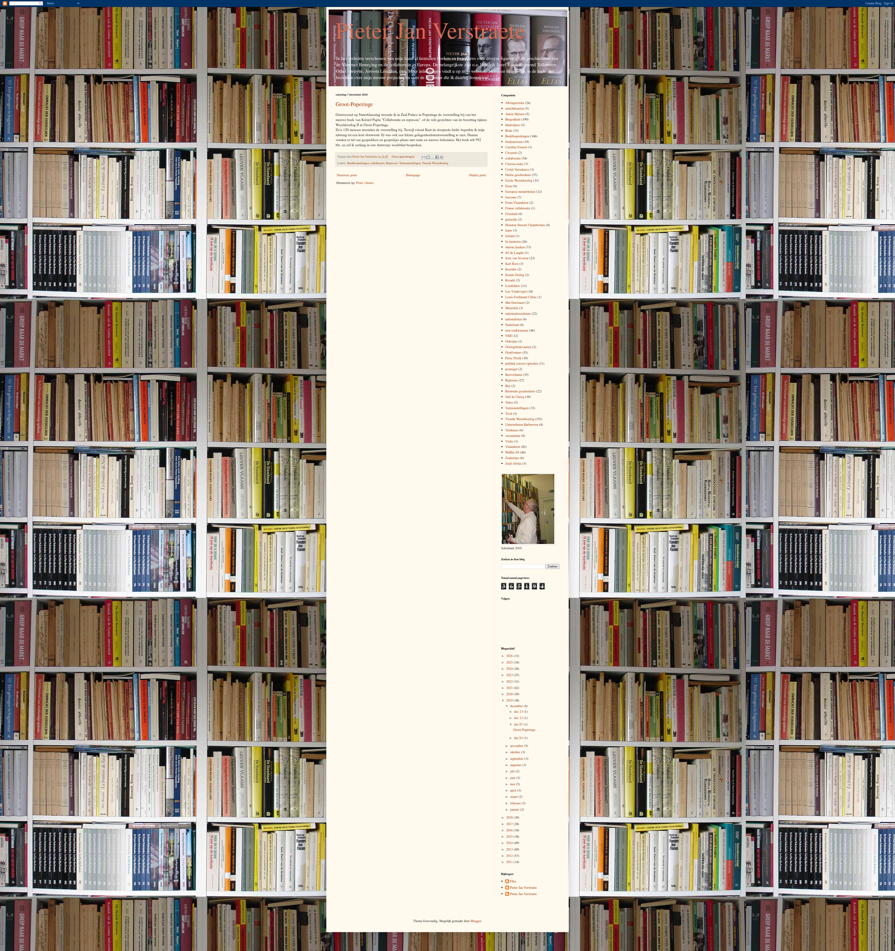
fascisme (510, 197)
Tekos (509, 402)
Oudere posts (477, 175)
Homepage (413, 175)
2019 (510, 700)
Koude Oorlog (514, 275)
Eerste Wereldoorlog (518, 180)
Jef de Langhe (514, 252)
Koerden (510, 269)
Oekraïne (511, 341)
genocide (511, 219)
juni (513, 777)
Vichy (509, 441)
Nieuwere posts (347, 175)
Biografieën (512, 119)
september (517, 758)
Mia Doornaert (515, 302)
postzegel (511, 369)
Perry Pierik (513, 358)
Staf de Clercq (514, 396)
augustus (516, 765)
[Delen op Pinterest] (441, 157)
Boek (508, 130)
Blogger (476, 921)
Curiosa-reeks (514, 164)
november (517, 746)
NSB (508, 335)
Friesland (511, 213)
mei (513, 784)
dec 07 (519, 724)
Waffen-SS (512, 452)
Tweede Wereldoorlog (435, 163)
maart (514, 796)
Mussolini (511, 308)
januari (515, 809)
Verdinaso (511, 430)
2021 (510, 687)
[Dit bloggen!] (428, 157)
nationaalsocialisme (518, 313)
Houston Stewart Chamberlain (525, 225)
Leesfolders (512, 286)
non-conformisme (516, 330)
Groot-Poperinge (354, 104)
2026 (510, 656)
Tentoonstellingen (410, 163)
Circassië (511, 152)
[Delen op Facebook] (437, 157)
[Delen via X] (432, 157)
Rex (507, 386)
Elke (513, 881)
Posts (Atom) (365, 182)
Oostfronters (513, 352)
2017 (510, 824)
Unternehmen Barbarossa (521, 424)
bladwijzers (512, 125)
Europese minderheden (520, 191)
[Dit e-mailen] (423, 157)
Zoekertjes (512, 458)
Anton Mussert (515, 114)
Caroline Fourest (516, 147)
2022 (510, 681)
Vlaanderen (512, 446)
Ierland (510, 236)
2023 (510, 675)
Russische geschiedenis (520, 391)
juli (513, 771)
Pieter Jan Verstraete (430, 29)
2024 (510, 668)
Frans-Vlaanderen (516, 202)
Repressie (392, 163)
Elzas (508, 186)
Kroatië (510, 280)
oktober (515, 752)
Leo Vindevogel (516, 291)
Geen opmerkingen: (404, 157)
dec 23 (519, 711)
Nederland (512, 324)
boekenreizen (514, 141)
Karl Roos (512, 263)
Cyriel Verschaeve (517, 169)
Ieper (508, 230)
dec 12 (519, 718)
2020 (510, 694)
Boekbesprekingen (358, 163)
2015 (510, 836)
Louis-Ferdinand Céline (521, 297)
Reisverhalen (513, 374)
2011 (510, 862)
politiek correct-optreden (521, 363)
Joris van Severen (516, 258)
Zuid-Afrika (513, 463)
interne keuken (515, 247)
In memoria (513, 241)
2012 (510, 855)
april (513, 790)
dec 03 (519, 738)
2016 (510, 830)
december (517, 706)
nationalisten (513, 319)
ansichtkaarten (514, 108)
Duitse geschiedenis (518, 175)
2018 (510, 817)
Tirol (508, 413)
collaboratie (377, 163)
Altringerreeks (514, 102)
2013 (510, 849)
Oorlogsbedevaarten (518, 347)
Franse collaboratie (517, 208)
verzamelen (512, 435)
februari (516, 803)
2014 (510, 842)
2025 (510, 662)
